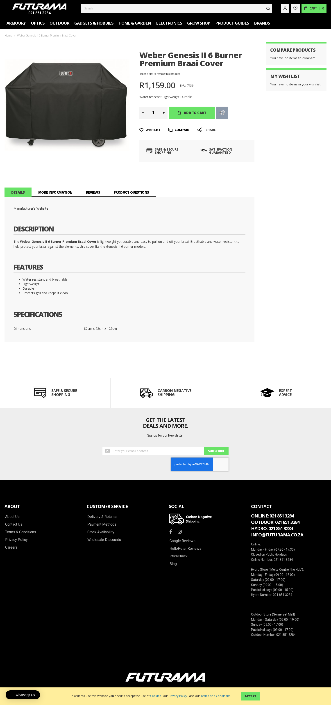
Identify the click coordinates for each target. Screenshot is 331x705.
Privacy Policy (178, 696)
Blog (173, 564)
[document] (165, 696)
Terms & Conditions (20, 532)
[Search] (268, 8)
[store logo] (39, 6)
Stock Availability (100, 532)
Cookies (155, 696)
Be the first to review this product (160, 74)
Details (18, 192)
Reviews (93, 192)
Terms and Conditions (216, 696)
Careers (11, 547)
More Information (55, 192)
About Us (12, 517)
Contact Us (13, 524)
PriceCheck (179, 556)
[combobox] (176, 8)
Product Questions (131, 192)
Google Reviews (182, 541)
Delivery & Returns (102, 517)
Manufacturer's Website (31, 208)
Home (8, 35)
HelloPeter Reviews (185, 549)
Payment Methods (101, 524)
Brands (262, 23)
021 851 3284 (39, 13)
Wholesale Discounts (104, 540)
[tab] (18, 192)
